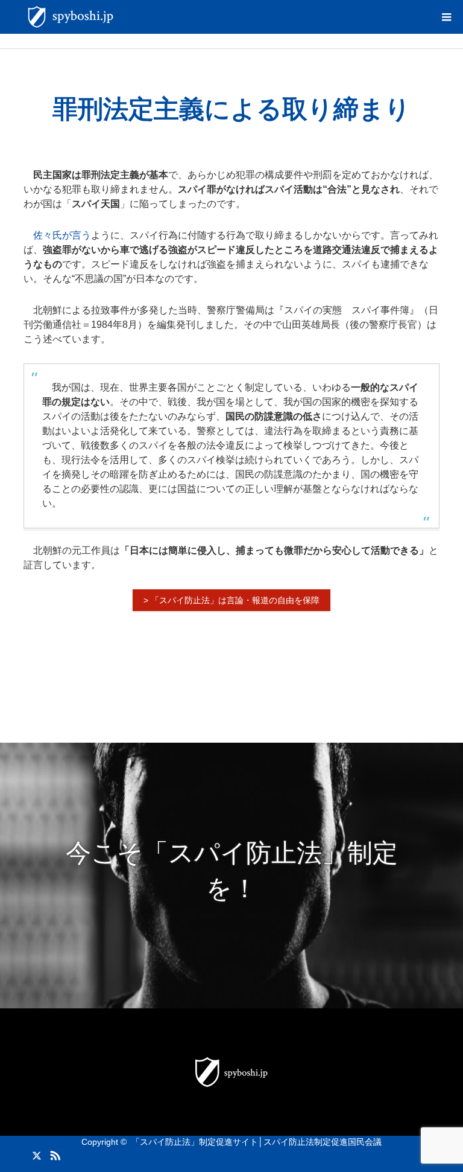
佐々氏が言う (62, 235)
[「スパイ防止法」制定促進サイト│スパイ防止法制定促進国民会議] (120, 17)
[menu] (446, 17)
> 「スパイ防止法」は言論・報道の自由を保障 (231, 600)
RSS (54, 1153)
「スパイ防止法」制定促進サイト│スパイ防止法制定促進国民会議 (256, 1142)
